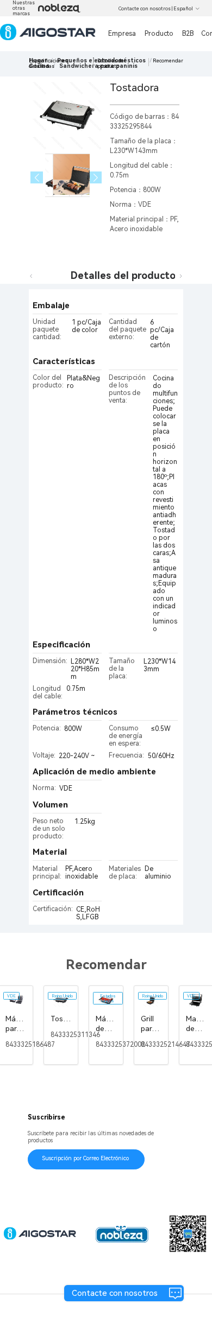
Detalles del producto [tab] (123, 275)
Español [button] (183, 8)
